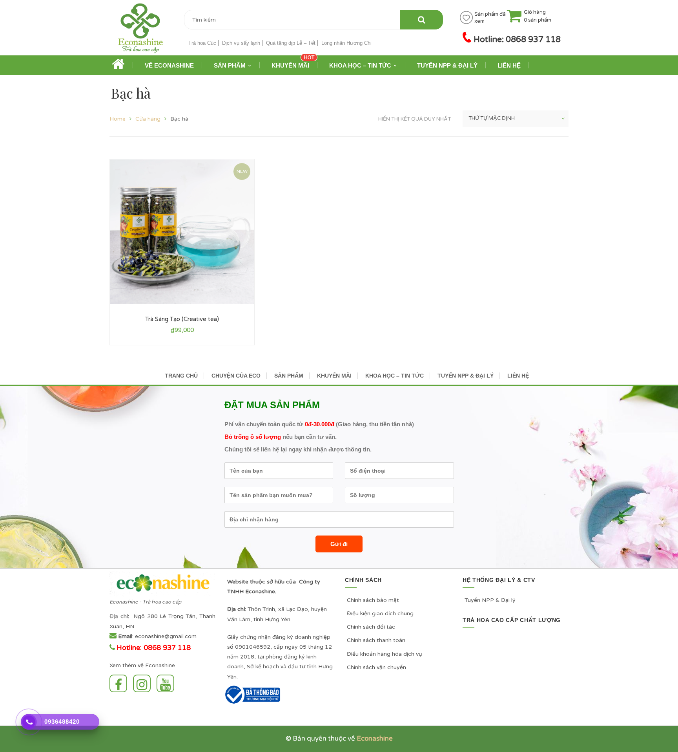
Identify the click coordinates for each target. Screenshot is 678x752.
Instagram (144, 683)
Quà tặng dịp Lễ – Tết (290, 43)
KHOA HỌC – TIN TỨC (394, 375)
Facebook (120, 683)
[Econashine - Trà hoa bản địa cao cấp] (140, 31)
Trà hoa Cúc (202, 43)
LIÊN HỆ (518, 375)
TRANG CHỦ (181, 375)
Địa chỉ (118, 616)
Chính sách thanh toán (376, 640)
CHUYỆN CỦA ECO (236, 375)
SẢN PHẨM (288, 375)
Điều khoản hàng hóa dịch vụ (384, 654)
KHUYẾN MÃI (334, 375)
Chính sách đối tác (371, 627)
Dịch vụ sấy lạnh (241, 43)
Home (117, 119)
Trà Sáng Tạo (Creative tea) (182, 319)
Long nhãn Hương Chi (346, 43)
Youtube (167, 683)
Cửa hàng (147, 119)
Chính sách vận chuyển (376, 667)
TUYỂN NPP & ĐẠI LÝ (465, 375)
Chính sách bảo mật (373, 600)
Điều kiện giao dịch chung (380, 613)
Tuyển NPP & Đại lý (490, 600)
